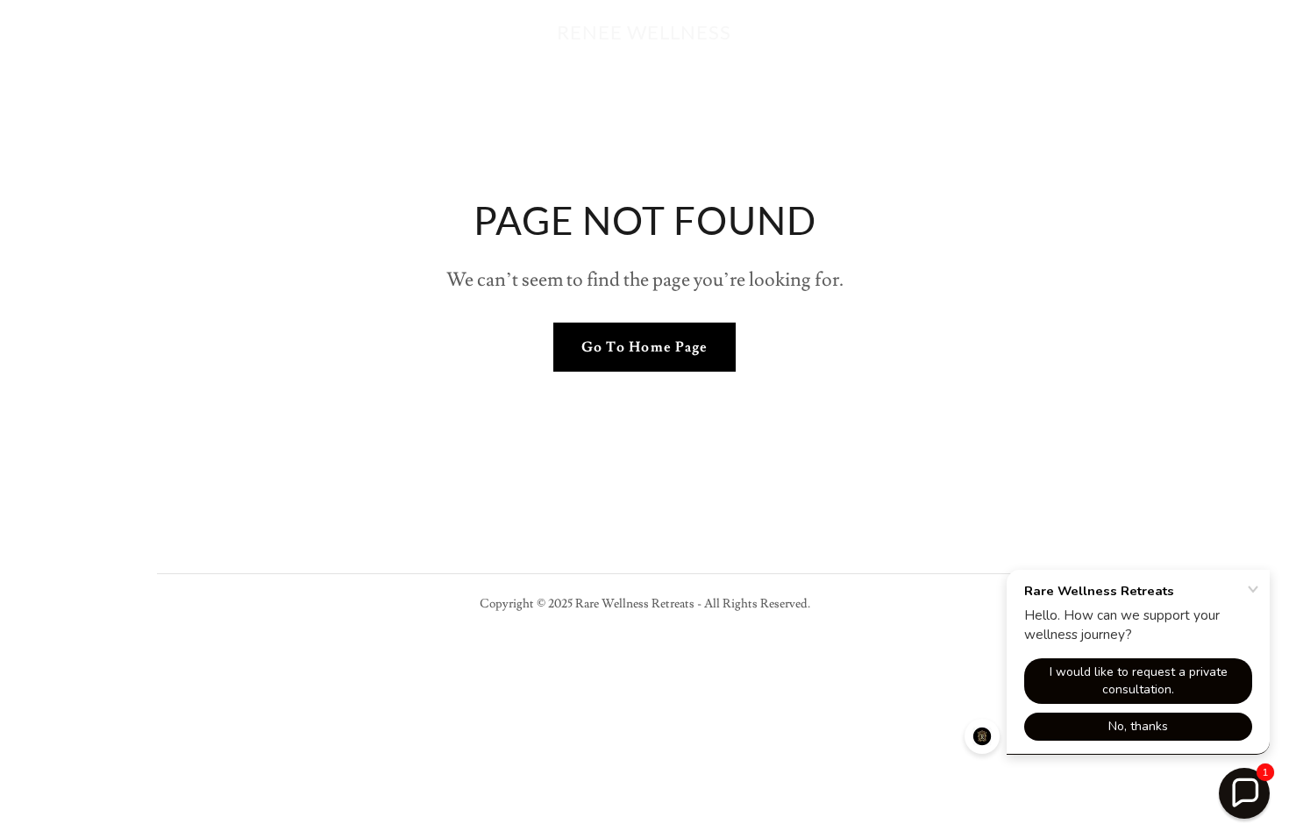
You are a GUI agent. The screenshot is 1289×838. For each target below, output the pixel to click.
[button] (1244, 793)
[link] (644, 35)
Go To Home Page (644, 347)
